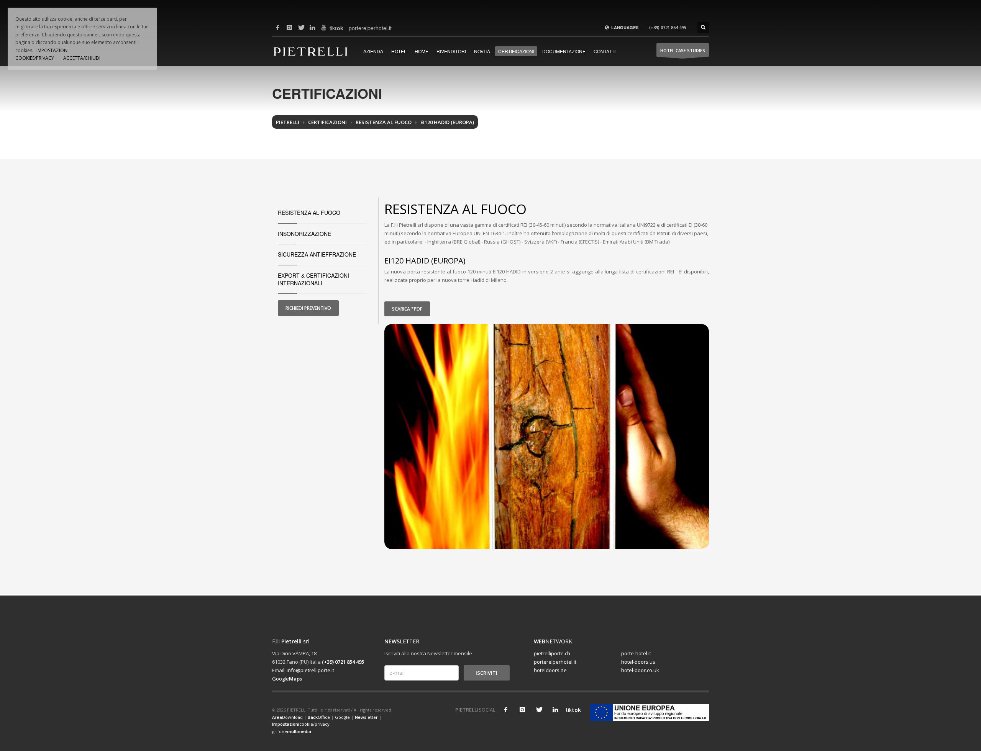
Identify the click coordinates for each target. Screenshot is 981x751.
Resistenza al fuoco (384, 122)
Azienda (373, 51)
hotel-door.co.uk (640, 670)
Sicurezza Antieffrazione (317, 254)
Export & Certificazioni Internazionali (313, 279)
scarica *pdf (407, 309)
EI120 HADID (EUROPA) (447, 122)
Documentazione (564, 51)
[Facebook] (278, 27)
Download (287, 717)
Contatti (604, 51)
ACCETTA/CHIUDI (81, 58)
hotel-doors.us (638, 661)
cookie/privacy (301, 724)
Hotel (399, 51)
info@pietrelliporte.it (310, 670)
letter (366, 717)
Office (319, 717)
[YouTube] (324, 27)
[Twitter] (301, 27)
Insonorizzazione (304, 233)
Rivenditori (451, 51)
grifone (291, 731)
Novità (482, 51)
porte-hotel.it (636, 653)
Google (287, 678)
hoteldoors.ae (550, 670)
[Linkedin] (312, 27)
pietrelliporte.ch (552, 653)
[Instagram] (289, 27)
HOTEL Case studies (682, 50)
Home (421, 51)
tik (335, 28)
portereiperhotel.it (354, 28)
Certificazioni (516, 51)
